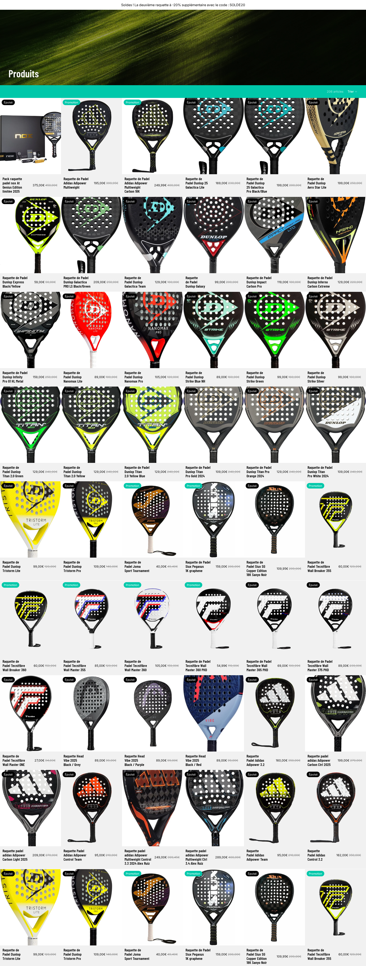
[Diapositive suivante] (54, 136)
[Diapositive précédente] (6, 136)
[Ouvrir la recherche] (334, 17)
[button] (353, 91)
